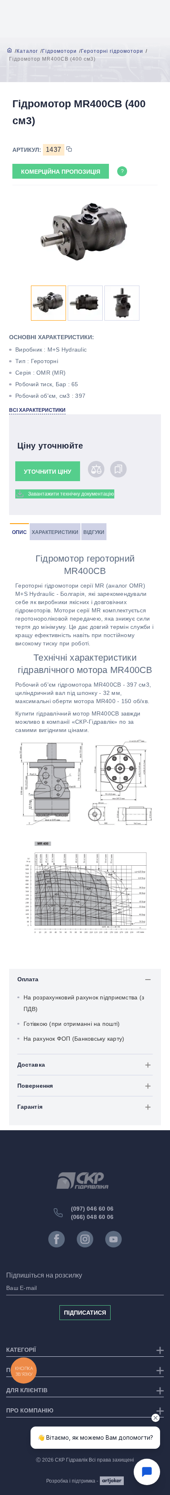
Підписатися (85, 1312)
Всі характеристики (37, 410)
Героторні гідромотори (112, 51)
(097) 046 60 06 (92, 1208)
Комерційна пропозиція (60, 171)
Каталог (27, 51)
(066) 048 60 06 (92, 1217)
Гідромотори (59, 51)
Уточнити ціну (47, 471)
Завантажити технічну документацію (71, 494)
